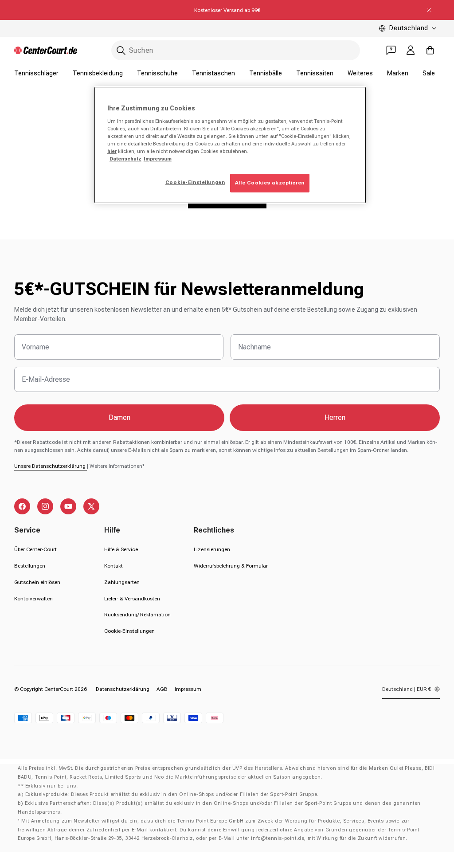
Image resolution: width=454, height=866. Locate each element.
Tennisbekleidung (98, 73)
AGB (162, 689)
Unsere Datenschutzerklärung (50, 466)
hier (112, 151)
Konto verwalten (33, 599)
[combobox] (235, 50)
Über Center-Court (35, 549)
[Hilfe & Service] (391, 50)
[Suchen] (121, 50)
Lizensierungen (212, 549)
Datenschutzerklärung (122, 689)
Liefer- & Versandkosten (132, 599)
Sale (429, 73)
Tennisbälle (265, 73)
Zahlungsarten (122, 582)
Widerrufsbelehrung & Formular (231, 566)
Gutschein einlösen (37, 582)
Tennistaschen (213, 73)
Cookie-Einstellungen (129, 631)
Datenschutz (125, 159)
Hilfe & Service (121, 549)
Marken (397, 73)
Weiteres (360, 73)
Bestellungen (29, 566)
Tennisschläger (36, 73)
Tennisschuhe (157, 73)
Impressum (188, 689)
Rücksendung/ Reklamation (137, 614)
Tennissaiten (314, 73)
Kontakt (113, 566)
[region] (230, 145)
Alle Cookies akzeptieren (270, 183)
